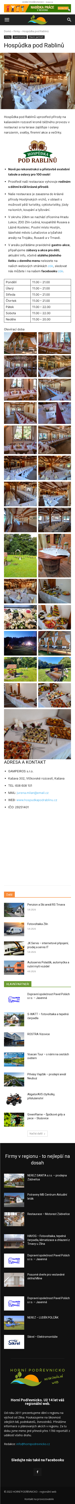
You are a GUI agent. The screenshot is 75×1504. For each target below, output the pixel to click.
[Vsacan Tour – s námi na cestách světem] (14, 1059)
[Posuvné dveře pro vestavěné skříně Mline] (14, 1280)
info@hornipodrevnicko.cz (33, 1444)
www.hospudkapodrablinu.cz (36, 800)
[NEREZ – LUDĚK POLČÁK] (14, 1323)
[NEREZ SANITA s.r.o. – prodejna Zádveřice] (14, 1181)
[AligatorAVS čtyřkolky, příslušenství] (14, 1099)
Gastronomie (20, 37)
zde (50, 266)
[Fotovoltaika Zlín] (14, 929)
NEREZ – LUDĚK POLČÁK (42, 1317)
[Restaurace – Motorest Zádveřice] (14, 1219)
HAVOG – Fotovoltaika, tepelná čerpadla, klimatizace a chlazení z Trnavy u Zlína (48, 1239)
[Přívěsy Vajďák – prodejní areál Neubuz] (14, 1079)
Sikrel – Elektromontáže (42, 1336)
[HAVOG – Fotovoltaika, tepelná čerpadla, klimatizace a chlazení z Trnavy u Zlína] (14, 1241)
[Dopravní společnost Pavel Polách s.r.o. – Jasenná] (14, 999)
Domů (7, 31)
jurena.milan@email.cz (33, 793)
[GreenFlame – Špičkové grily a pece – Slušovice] (14, 1120)
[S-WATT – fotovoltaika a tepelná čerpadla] (14, 1019)
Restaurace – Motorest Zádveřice (48, 1214)
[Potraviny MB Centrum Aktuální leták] (14, 1200)
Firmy (17, 31)
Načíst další (36, 1133)
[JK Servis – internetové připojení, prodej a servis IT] (14, 948)
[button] (6, 19)
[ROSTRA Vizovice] (14, 1039)
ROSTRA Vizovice (38, 1034)
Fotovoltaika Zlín (37, 924)
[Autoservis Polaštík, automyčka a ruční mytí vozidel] (14, 968)
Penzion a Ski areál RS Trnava (46, 904)
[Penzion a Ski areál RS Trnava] (14, 910)
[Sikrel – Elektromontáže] (14, 1342)
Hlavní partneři (36, 37)
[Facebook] (37, 1472)
